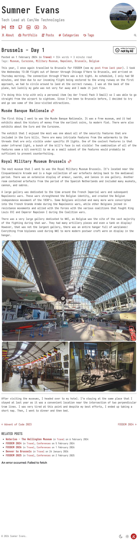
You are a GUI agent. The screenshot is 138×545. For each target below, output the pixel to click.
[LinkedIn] (28, 27)
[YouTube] (36, 27)
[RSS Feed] (45, 27)
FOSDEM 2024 (14, 443)
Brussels (80, 61)
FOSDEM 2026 (14, 447)
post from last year (108, 68)
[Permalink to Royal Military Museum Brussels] (70, 161)
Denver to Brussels (19, 451)
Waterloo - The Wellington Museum (29, 439)
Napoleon (66, 61)
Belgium (94, 61)
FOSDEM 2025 (14, 455)
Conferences (44, 443)
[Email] (12, 27)
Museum (14, 61)
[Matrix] (3, 27)
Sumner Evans (30, 10)
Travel (47, 57)
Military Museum (47, 61)
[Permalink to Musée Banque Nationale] (52, 111)
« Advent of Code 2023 (16, 424)
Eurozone (27, 61)
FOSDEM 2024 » (127, 424)
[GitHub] (20, 27)
